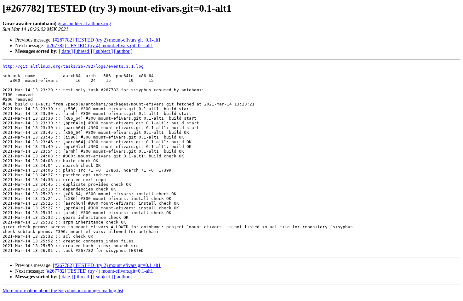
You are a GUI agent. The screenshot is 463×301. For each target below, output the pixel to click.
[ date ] (66, 51)
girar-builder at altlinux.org (84, 23)
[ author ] (123, 51)
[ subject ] (103, 51)
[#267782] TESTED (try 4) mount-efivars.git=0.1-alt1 (99, 45)
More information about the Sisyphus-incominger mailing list (63, 290)
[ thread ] (83, 51)
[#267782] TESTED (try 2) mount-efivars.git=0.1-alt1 (107, 40)
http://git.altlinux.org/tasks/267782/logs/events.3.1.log (73, 66)
